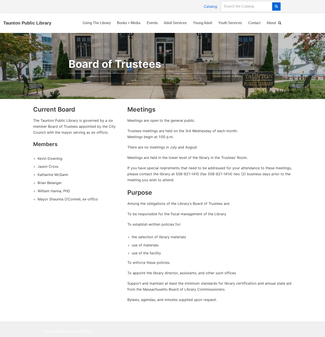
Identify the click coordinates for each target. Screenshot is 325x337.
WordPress (83, 331)
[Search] (276, 6)
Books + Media (128, 23)
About (271, 23)
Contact (254, 23)
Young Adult (202, 23)
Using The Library (97, 23)
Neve (48, 331)
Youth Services (230, 23)
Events (152, 23)
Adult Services (175, 23)
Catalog (210, 6)
